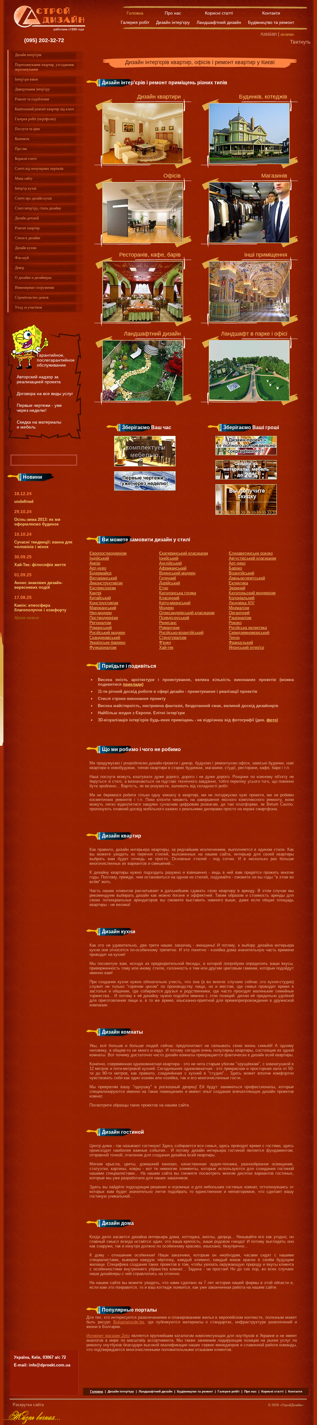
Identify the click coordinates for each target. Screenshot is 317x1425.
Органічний (239, 612)
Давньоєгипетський (247, 578)
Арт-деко (237, 563)
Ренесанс (168, 622)
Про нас (173, 13)
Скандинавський (104, 637)
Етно (163, 588)
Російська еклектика (248, 627)
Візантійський (241, 573)
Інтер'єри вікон (26, 79)
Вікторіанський (103, 578)
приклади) (133, 684)
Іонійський (168, 558)
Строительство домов (32, 297)
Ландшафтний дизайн (219, 22)
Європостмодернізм (108, 553)
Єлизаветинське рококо (251, 553)
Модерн (166, 607)
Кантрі (95, 593)
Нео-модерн (100, 612)
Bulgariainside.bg (128, 1322)
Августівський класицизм (252, 558)
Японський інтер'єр (246, 647)
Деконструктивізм (106, 583)
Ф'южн (165, 642)
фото (272, 720)
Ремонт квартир (27, 228)
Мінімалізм (239, 607)
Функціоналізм (102, 647)
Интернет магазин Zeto (108, 1335)
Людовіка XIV (241, 602)
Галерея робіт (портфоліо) (35, 119)
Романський (100, 627)
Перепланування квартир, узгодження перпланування (44, 67)
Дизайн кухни (25, 248)
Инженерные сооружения (34, 287)
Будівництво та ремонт (271, 22)
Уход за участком (28, 307)
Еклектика (238, 583)
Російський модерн (107, 632)
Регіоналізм (100, 622)
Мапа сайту (24, 178)
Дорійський (169, 583)
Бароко (235, 568)
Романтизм (169, 627)
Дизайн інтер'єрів (28, 55)
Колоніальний (241, 598)
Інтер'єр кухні (25, 188)
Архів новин (26, 617)
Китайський (100, 598)
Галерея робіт (135, 22)
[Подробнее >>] (142, 370)
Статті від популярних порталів (39, 168)
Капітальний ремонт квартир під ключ (44, 109)
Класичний (169, 598)
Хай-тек (166, 647)
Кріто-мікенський (174, 602)
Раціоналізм (240, 617)
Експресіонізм (102, 588)
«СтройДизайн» (292, 1405)
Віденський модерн (177, 573)
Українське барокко (107, 642)
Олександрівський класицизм (187, 612)
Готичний (167, 578)
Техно (234, 637)
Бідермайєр (100, 573)
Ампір (94, 563)
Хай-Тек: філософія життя (40, 564)
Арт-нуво (97, 568)
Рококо (235, 622)
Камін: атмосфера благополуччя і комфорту (40, 607)
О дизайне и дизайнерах (33, 277)
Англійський (170, 563)
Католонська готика (177, 593)
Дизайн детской (27, 218)
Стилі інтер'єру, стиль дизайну (38, 208)
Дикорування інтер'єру (32, 89)
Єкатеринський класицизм (183, 553)
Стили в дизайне (27, 238)
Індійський (99, 558)
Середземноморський (249, 632)
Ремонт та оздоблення (32, 99)
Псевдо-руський (174, 617)
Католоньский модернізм (252, 593)
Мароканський (102, 607)
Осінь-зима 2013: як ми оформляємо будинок (37, 521)
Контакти (271, 13)
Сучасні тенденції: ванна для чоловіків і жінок (43, 544)
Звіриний (237, 588)
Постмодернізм (103, 617)
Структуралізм (172, 637)
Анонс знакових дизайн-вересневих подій (38, 585)
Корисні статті (219, 13)
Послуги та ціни (27, 129)
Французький (241, 642)
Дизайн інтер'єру (173, 22)
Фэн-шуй (22, 258)
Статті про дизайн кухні (33, 198)
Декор (19, 268)
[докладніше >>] (142, 133)
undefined (23, 501)
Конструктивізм (103, 602)
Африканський (172, 568)
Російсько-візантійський (181, 632)
